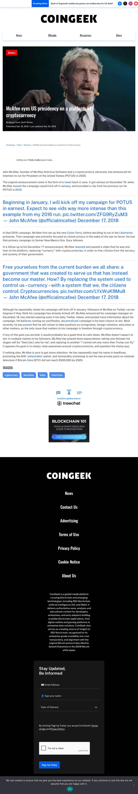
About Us (69, 575)
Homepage (10, 145)
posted (27, 324)
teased (17, 186)
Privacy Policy (69, 548)
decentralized (69, 320)
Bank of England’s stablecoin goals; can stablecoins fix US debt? (82, 3)
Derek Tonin (14, 122)
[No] (133, 785)
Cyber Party (74, 232)
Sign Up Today (49, 764)
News (19, 35)
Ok (69, 789)
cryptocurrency (11, 375)
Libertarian (126, 232)
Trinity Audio (34, 160)
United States (57, 375)
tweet (68, 182)
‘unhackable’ (35, 356)
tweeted (80, 246)
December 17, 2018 (98, 220)
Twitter (43, 375)
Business (11, 52)
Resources (85, 35)
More (119, 35)
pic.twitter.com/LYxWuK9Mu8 (92, 291)
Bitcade (52, 35)
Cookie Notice (69, 562)
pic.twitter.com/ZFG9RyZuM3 (95, 214)
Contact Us (69, 507)
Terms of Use (69, 534)
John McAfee (28, 375)
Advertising (69, 521)
